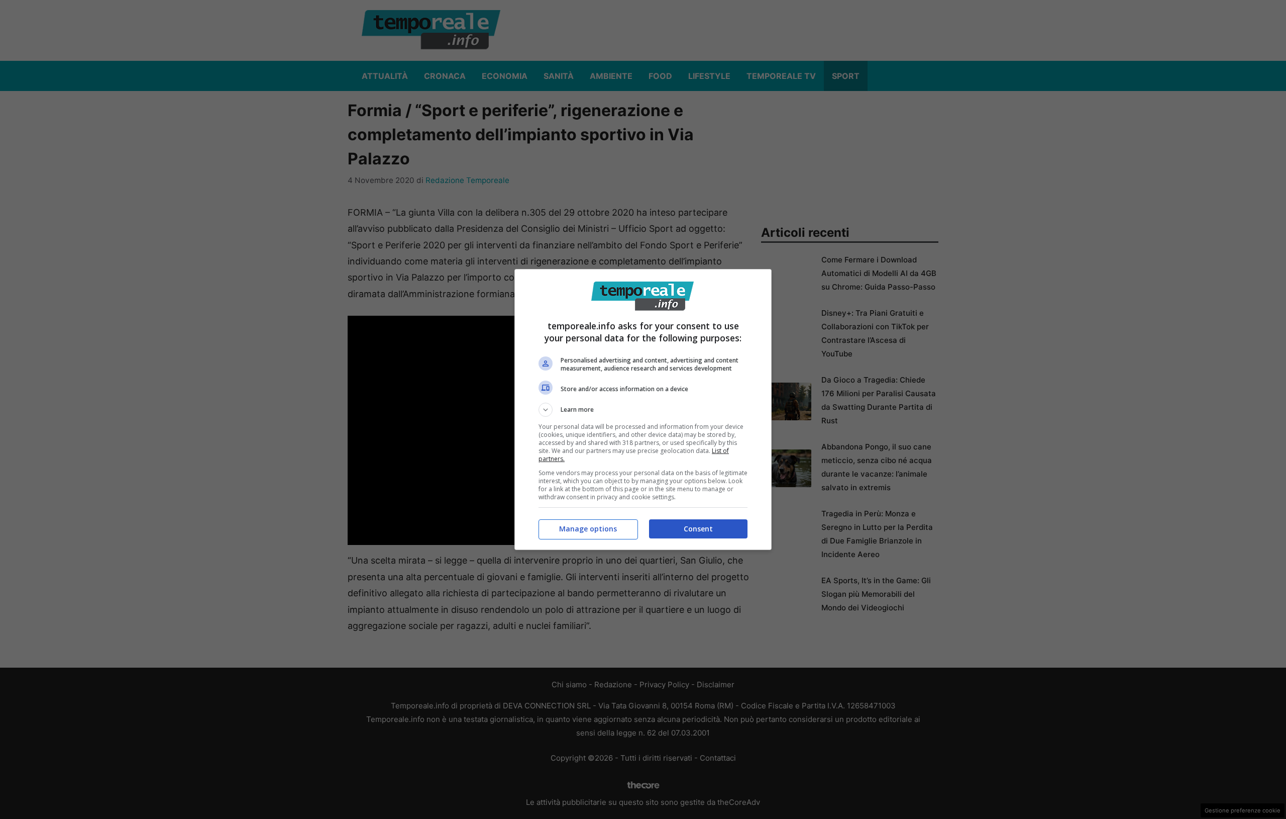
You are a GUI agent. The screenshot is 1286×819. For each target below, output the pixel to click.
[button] (643, 410)
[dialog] (643, 409)
